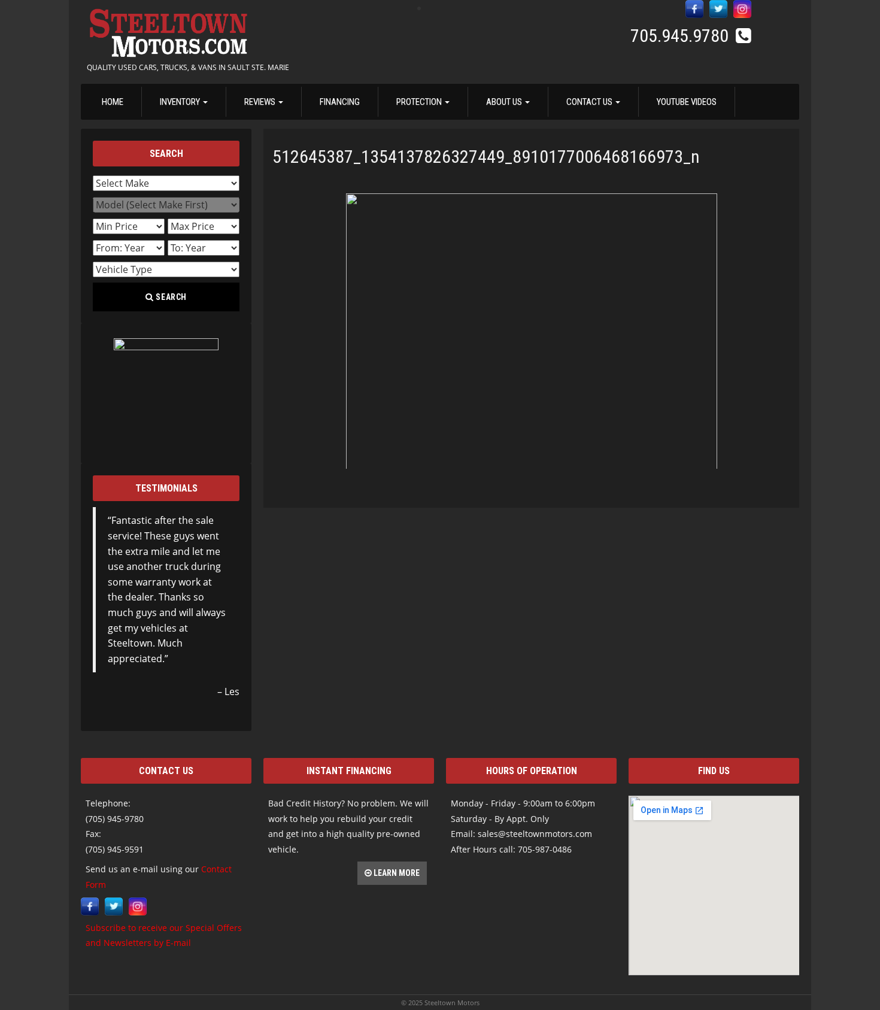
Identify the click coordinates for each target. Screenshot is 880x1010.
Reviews (260, 101)
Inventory (181, 101)
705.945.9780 (681, 35)
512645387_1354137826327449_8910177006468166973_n (486, 156)
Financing (340, 101)
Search (170, 297)
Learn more (396, 873)
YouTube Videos (687, 101)
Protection (420, 101)
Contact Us (590, 101)
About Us (505, 101)
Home (112, 101)
